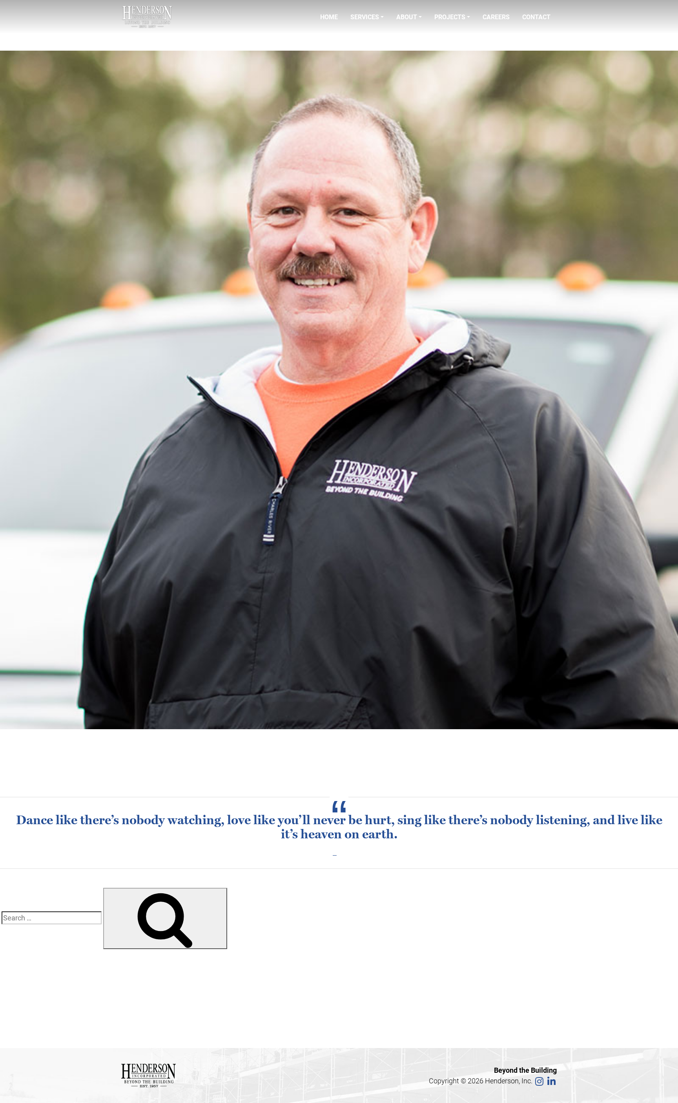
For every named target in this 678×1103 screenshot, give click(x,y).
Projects (449, 17)
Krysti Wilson (36, 994)
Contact (536, 17)
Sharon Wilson (38, 972)
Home (329, 17)
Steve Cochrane (43, 39)
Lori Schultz (34, 1004)
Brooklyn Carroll (40, 983)
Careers (496, 17)
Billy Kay (29, 1015)
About (406, 17)
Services (364, 17)
